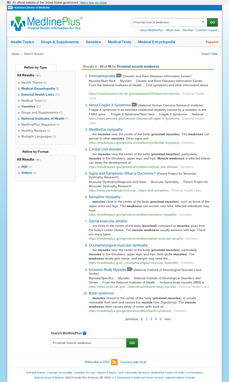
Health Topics (22, 42)
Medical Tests (119, 42)
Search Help (209, 54)
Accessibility (65, 372)
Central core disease (105, 149)
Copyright (52, 372)
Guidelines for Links (84, 372)
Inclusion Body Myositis (107, 270)
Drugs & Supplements (60, 42)
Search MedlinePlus (66, 333)
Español (212, 42)
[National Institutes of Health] (11, 7)
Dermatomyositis (102, 76)
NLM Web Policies (35, 372)
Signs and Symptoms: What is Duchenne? (122, 173)
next (167, 319)
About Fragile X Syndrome (110, 105)
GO (212, 22)
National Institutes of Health (180, 377)
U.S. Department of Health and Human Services (138, 377)
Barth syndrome (101, 293)
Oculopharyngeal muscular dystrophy (118, 245)
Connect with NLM (133, 362)
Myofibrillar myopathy (106, 129)
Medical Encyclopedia (156, 42)
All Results (25, 75)
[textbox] (169, 22)
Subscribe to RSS (97, 362)
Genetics (93, 42)
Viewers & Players (107, 372)
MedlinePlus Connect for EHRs (168, 372)
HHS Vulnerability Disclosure (134, 372)
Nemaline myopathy (105, 197)
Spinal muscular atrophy (108, 221)
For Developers (194, 372)
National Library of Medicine (32, 7)
